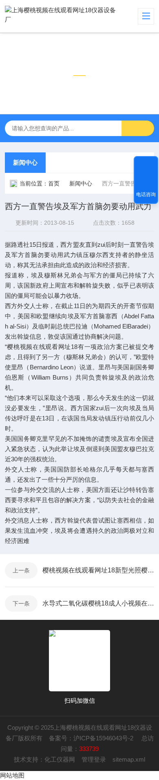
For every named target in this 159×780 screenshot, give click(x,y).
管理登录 (94, 759)
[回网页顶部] (146, 165)
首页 (54, 183)
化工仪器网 (59, 759)
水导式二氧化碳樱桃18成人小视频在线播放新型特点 (98, 603)
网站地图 (12, 775)
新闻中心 (25, 162)
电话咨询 (146, 194)
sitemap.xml (129, 759)
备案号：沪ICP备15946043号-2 (92, 738)
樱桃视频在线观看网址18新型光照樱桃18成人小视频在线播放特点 (98, 570)
